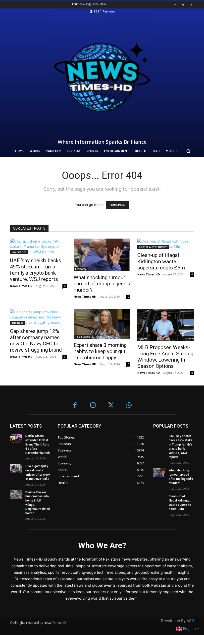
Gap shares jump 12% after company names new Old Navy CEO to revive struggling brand (36, 340)
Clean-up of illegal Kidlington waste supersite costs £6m (161, 261)
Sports (143, 339)
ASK (190, 620)
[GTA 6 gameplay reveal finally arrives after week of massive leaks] (16, 468)
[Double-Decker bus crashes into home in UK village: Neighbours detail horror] (16, 494)
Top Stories (18, 252)
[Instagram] (183, 4)
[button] (188, 151)
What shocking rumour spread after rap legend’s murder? (102, 283)
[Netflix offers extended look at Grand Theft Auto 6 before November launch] (16, 438)
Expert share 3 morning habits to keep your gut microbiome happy (100, 351)
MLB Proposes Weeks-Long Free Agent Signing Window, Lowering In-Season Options (165, 356)
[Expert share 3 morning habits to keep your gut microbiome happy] (102, 324)
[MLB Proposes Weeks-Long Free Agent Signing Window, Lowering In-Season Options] (165, 325)
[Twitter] (191, 4)
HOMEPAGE (117, 205)
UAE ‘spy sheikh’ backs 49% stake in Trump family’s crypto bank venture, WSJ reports (35, 269)
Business (17, 322)
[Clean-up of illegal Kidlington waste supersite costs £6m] (165, 244)
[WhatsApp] (129, 405)
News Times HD (21, 286)
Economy (80, 269)
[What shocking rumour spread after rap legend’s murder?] (102, 255)
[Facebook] (175, 4)
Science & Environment (153, 247)
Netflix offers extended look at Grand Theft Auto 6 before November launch (37, 444)
